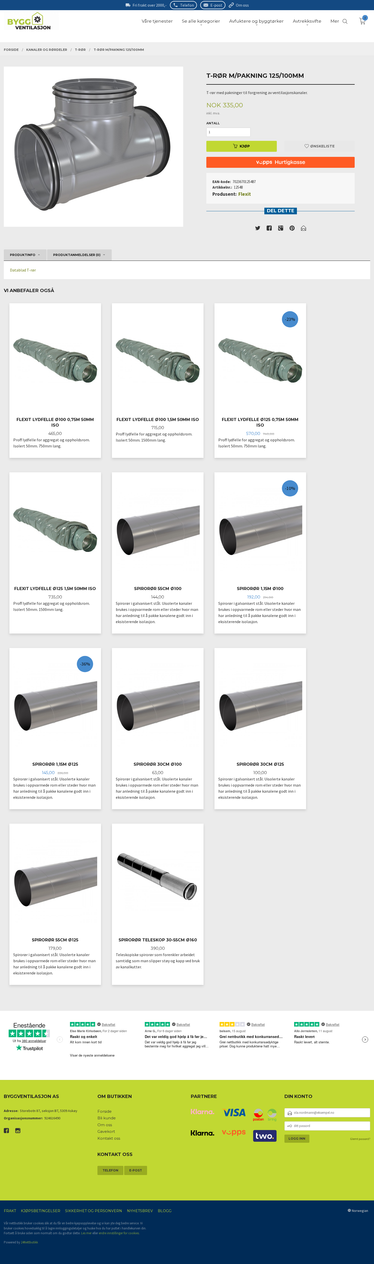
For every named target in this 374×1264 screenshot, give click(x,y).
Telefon (187, 5)
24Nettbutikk (29, 1242)
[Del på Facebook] (269, 229)
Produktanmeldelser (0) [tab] (76, 255)
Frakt (10, 1211)
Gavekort (106, 1131)
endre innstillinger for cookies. (119, 1233)
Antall (213, 123)
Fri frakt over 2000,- (150, 5)
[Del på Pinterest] (292, 229)
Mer (334, 21)
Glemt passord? (360, 1139)
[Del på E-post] (303, 229)
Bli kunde (106, 1118)
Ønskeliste (322, 146)
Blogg (164, 1211)
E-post (216, 5)
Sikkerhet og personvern (93, 1211)
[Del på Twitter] (257, 229)
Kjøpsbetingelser (40, 1211)
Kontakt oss (108, 1138)
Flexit (244, 194)
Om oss (242, 5)
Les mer (86, 1233)
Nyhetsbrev (140, 1211)
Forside (104, 1111)
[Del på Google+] (280, 229)
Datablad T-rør (23, 270)
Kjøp (245, 146)
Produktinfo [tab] (22, 255)
